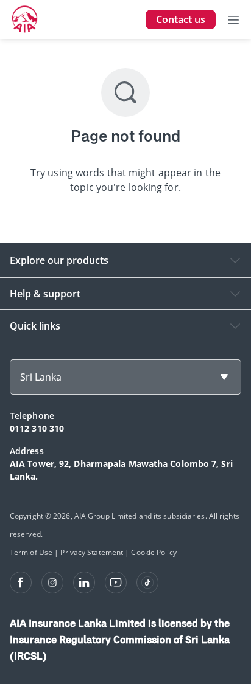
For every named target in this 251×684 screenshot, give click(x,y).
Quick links (35, 326)
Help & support (45, 293)
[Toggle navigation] (233, 19)
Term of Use (31, 552)
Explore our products (59, 260)
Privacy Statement (91, 552)
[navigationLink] (25, 19)
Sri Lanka (41, 377)
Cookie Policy (153, 552)
